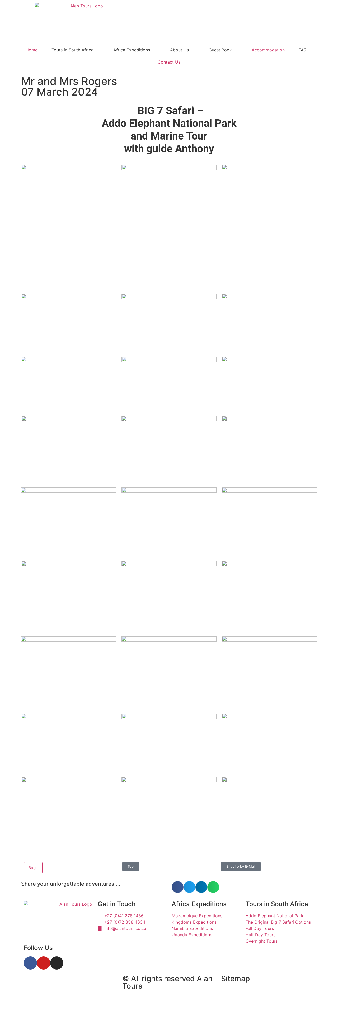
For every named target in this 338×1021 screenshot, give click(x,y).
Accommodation (268, 50)
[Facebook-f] (30, 963)
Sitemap (235, 978)
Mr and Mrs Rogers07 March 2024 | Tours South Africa (69, 987)
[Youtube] (43, 963)
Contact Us (169, 62)
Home (31, 50)
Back (33, 867)
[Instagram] (56, 963)
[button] (178, 887)
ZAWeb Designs (90, 1008)
